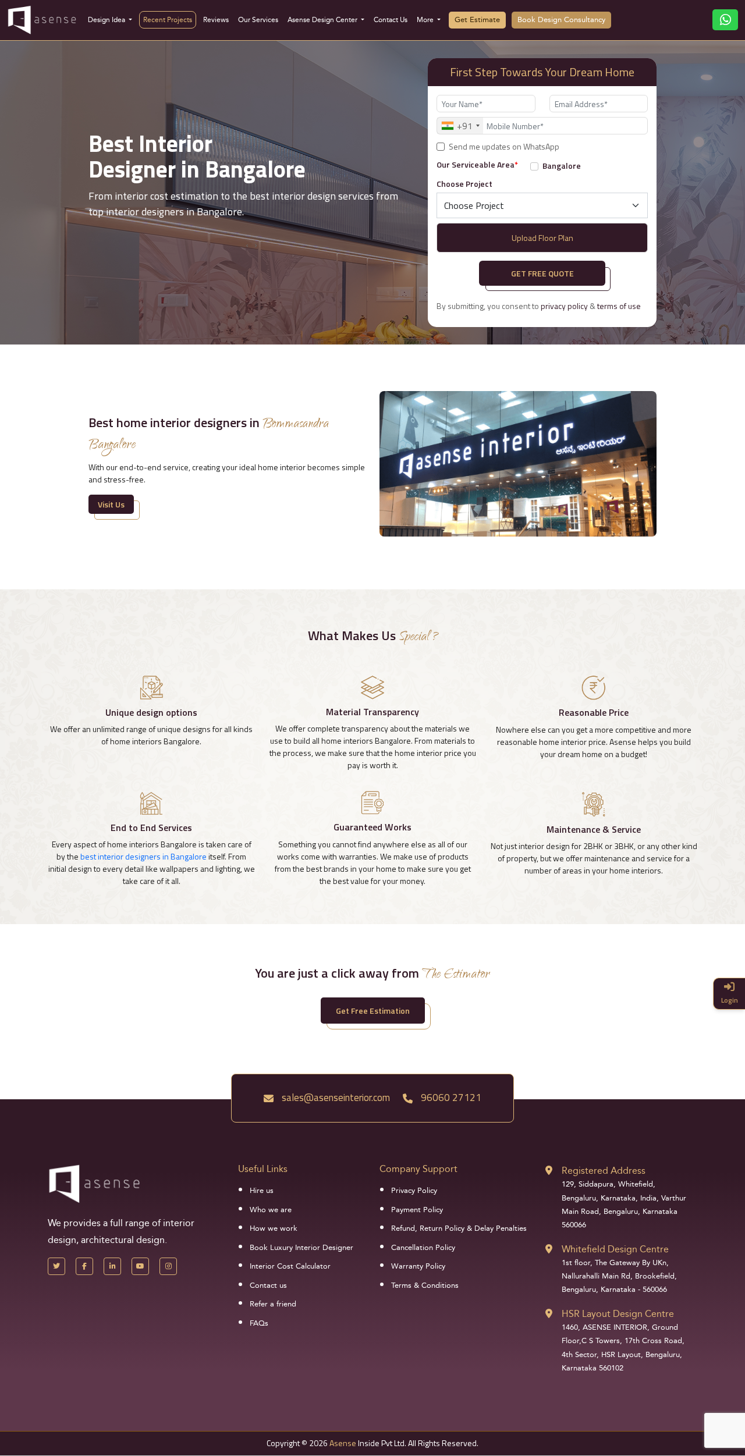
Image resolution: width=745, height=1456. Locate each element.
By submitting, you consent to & (539, 306)
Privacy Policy (414, 1190)
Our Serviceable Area (477, 164)
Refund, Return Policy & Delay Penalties (459, 1228)
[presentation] (247, 244)
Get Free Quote (542, 273)
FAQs (259, 1323)
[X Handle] (56, 1266)
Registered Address (603, 1170)
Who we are (271, 1209)
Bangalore (561, 166)
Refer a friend (273, 1304)
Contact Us (390, 20)
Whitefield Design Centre (615, 1249)
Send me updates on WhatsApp (504, 146)
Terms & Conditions (425, 1285)
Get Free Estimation (373, 1010)
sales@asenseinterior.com (334, 1097)
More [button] (426, 20)
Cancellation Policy (423, 1247)
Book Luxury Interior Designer (301, 1247)
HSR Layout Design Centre (618, 1313)
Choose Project (464, 183)
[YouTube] (140, 1266)
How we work (273, 1228)
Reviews (216, 20)
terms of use (619, 306)
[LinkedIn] (112, 1266)
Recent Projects (167, 20)
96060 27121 (449, 1097)
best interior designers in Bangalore (143, 856)
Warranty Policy (418, 1266)
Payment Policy (417, 1209)
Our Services (258, 20)
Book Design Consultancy (561, 19)
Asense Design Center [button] (323, 20)
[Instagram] (168, 1266)
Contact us (268, 1285)
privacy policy (564, 306)
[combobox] (460, 126)
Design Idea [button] (107, 20)
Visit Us (111, 504)
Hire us (262, 1190)
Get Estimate (477, 19)
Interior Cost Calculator (290, 1266)
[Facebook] (84, 1266)
